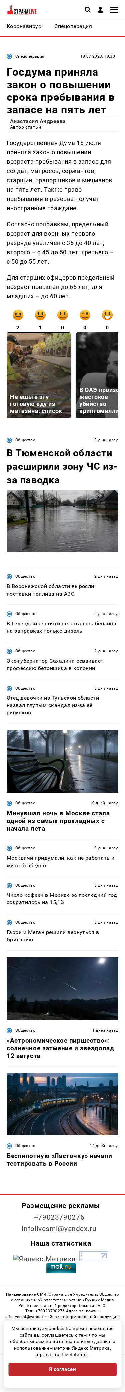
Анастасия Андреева (38, 121)
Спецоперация (29, 56)
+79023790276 (59, 1217)
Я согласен (62, 1369)
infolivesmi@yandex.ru (59, 1229)
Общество (25, 440)
